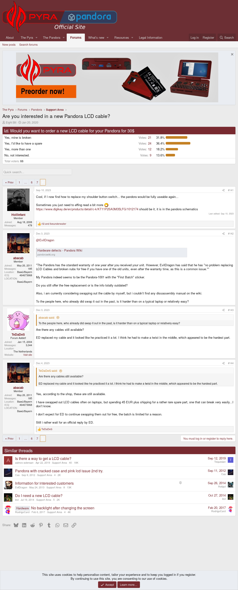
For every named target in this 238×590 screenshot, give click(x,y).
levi (17, 499)
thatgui (222, 486)
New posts (9, 44)
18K (76, 462)
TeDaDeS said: (48, 371)
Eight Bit (11, 122)
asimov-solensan (24, 462)
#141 (231, 190)
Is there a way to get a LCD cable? (43, 458)
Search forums (28, 44)
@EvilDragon (45, 240)
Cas (17, 475)
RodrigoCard (22, 512)
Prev (10, 182)
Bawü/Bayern (24, 272)
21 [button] (145, 137)
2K (59, 475)
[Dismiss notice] (232, 54)
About (10, 37)
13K (69, 487)
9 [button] (145, 155)
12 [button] (145, 149)
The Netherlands (22, 351)
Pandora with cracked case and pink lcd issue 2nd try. (59, 470)
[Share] (223, 190)
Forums (75, 37)
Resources (121, 37)
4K (69, 512)
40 (70, 462)
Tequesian (220, 461)
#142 (231, 233)
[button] (36, 37)
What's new (96, 37)
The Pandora (51, 37)
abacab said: (47, 317)
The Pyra (27, 37)
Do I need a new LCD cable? (39, 495)
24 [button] (145, 143)
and (53, 223)
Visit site (27, 354)
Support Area (59, 462)
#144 (231, 363)
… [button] (25, 182)
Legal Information (150, 37)
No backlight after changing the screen (62, 508)
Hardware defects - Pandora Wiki (59, 250)
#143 (231, 310)
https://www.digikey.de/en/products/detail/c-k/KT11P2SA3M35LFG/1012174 (87, 209)
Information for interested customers (44, 483)
